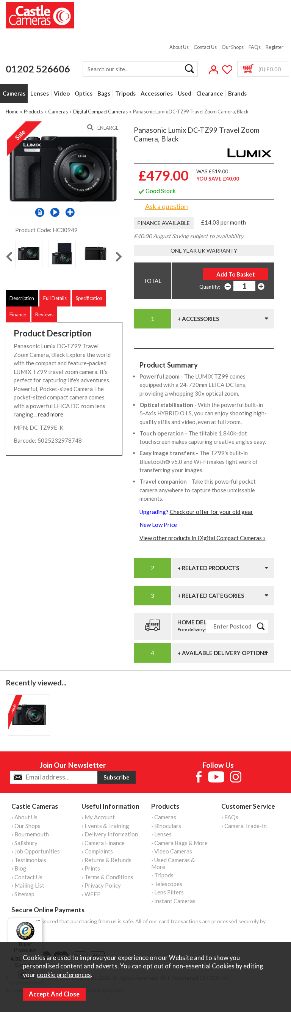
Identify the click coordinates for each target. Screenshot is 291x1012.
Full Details (55, 298)
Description (21, 298)
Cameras (14, 93)
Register (274, 47)
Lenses (39, 93)
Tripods (125, 93)
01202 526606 (38, 68)
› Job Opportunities (35, 851)
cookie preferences (64, 975)
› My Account (98, 817)
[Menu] (38, 922)
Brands (237, 93)
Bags (103, 93)
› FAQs (229, 817)
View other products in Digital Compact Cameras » (202, 537)
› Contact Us (26, 877)
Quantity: (209, 287)
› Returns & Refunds (106, 859)
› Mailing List (27, 885)
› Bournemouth (30, 834)
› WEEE (90, 894)
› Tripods (162, 875)
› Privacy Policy (101, 885)
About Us (179, 47)
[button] (54, 212)
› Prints (90, 868)
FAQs (255, 47)
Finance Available (164, 223)
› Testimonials (28, 859)
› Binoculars (166, 825)
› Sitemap (22, 894)
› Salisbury (24, 842)
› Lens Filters (167, 892)
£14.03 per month (223, 222)
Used (184, 93)
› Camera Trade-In (244, 825)
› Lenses (161, 834)
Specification (89, 298)
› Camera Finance (103, 842)
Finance (17, 314)
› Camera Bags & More (179, 842)
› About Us (24, 817)
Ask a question (166, 206)
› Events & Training (105, 825)
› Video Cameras (171, 851)
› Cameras (163, 817)
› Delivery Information (109, 834)
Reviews (44, 314)
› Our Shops (26, 825)
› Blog (19, 868)
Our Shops (233, 47)
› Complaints (97, 851)
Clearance (209, 93)
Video (62, 93)
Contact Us (205, 47)
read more (50, 414)
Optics (83, 93)
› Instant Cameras (173, 900)
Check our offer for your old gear (211, 511)
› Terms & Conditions (107, 877)
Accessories (157, 93)
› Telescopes (166, 883)
